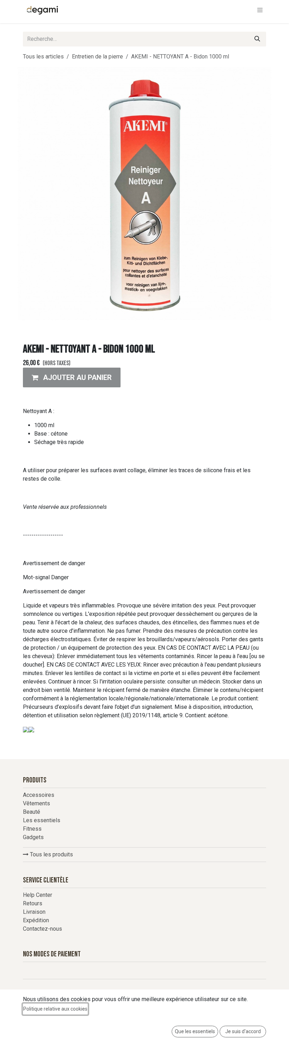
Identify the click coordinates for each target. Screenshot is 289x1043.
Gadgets (33, 837)
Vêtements (36, 803)
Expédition (36, 920)
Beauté (31, 811)
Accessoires (38, 795)
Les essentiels (41, 820)
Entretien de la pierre (97, 56)
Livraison (34, 911)
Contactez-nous (42, 928)
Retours (32, 903)
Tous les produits (51, 854)
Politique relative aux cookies (55, 1009)
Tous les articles (43, 56)
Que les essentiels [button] (195, 1031)
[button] (72, 377)
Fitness (32, 828)
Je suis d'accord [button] (243, 1031)
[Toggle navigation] (260, 10)
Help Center (37, 895)
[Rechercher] (257, 39)
